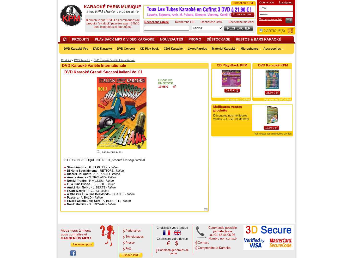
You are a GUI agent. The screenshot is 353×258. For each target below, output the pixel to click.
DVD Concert (126, 48)
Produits (66, 60)
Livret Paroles (197, 48)
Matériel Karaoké (224, 48)
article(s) (274, 31)
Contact (203, 242)
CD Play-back (149, 48)
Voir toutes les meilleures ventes (273, 133)
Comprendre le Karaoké (214, 248)
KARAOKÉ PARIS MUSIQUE (71, 15)
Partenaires (133, 230)
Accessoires (272, 48)
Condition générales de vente (173, 251)
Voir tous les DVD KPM (277, 99)
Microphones (249, 48)
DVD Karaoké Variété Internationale (114, 60)
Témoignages (135, 236)
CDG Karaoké (173, 48)
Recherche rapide (156, 22)
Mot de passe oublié (270, 19)
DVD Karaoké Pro (76, 48)
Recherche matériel (241, 22)
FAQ (128, 248)
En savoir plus (82, 244)
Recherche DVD (211, 22)
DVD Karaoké (82, 60)
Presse (130, 242)
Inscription (285, 2)
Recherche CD (185, 22)
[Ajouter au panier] (174, 87)
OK (289, 20)
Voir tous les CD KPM (237, 99)
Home (65, 40)
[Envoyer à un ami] (205, 210)
